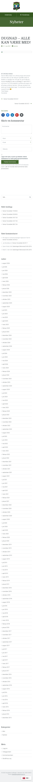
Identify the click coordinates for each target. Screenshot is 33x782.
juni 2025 (5, 313)
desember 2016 (6, 674)
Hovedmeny (25, 15)
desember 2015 (6, 717)
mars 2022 (5, 451)
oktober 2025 (6, 299)
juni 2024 (5, 357)
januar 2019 (5, 584)
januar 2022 (5, 458)
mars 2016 (5, 707)
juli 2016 (4, 692)
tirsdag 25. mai (10, 81)
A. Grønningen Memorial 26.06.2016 (21, 246)
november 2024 (6, 339)
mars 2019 (5, 577)
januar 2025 (5, 332)
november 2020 (6, 508)
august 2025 (6, 306)
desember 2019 (6, 544)
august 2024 (6, 350)
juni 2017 (5, 652)
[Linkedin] (12, 115)
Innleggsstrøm (7, 752)
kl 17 (29, 81)
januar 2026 (5, 288)
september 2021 (7, 472)
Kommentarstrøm (8, 755)
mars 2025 (5, 324)
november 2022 (6, 422)
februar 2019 (6, 580)
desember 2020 (6, 505)
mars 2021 (5, 494)
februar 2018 (6, 624)
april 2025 (5, 321)
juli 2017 (4, 649)
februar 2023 (6, 411)
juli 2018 (4, 606)
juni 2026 (5, 270)
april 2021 (5, 490)
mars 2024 (5, 368)
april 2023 (5, 404)
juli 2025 (4, 310)
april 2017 (5, 660)
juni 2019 (5, 566)
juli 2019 (4, 562)
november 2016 (6, 678)
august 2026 (6, 263)
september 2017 (7, 642)
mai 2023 (5, 400)
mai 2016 (5, 699)
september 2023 (7, 386)
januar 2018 (5, 627)
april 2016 (5, 703)
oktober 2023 (6, 382)
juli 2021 (4, 479)
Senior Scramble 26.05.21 (22, 103)
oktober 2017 (6, 638)
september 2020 (7, 515)
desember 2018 (6, 588)
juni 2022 (5, 440)
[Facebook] (3, 115)
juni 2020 (5, 526)
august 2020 (6, 519)
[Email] (22, 115)
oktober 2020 (6, 512)
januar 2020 (5, 541)
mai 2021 (5, 487)
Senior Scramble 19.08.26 (10, 211)
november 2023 (6, 378)
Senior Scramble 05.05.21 (11, 99)
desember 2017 (6, 631)
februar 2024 (6, 371)
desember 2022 (6, 418)
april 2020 (5, 530)
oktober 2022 (6, 425)
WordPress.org (7, 758)
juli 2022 (4, 436)
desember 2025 (6, 292)
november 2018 (6, 591)
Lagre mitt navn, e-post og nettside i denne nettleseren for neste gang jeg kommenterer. (14, 157)
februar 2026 (6, 285)
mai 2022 (5, 443)
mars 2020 (5, 534)
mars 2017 (5, 663)
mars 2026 (5, 281)
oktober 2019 (6, 551)
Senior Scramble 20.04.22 (10, 239)
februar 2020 (6, 537)
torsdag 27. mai (21, 81)
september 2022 (7, 429)
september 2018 (7, 598)
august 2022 (6, 433)
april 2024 (5, 364)
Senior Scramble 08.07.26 (10, 224)
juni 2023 (5, 396)
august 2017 (6, 645)
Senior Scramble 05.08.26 (10, 214)
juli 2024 (4, 353)
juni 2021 (5, 483)
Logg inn (5, 748)
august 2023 (6, 389)
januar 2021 (5, 501)
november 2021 (6, 465)
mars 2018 (5, 620)
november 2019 (6, 548)
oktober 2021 (6, 469)
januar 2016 (5, 714)
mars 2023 (5, 407)
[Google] (17, 115)
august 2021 (6, 476)
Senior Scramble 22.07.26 (10, 221)
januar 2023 (5, 414)
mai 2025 (5, 317)
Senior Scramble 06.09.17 (20, 243)
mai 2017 (5, 656)
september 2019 (7, 555)
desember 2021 (6, 461)
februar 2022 (6, 454)
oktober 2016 (6, 681)
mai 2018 (5, 613)
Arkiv (3, 731)
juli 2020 (4, 523)
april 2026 (5, 277)
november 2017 (6, 634)
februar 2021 (6, 497)
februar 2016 (6, 710)
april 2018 (5, 616)
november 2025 (6, 296)
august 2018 (6, 602)
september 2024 (7, 346)
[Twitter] (8, 115)
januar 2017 (5, 671)
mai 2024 (5, 360)
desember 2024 (6, 335)
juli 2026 (4, 267)
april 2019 (5, 573)
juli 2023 (4, 393)
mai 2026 (5, 274)
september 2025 (7, 303)
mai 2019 (5, 570)
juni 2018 (5, 609)
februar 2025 (6, 328)
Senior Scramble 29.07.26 (10, 217)
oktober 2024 (6, 342)
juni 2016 (5, 696)
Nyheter (15, 46)
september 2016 (7, 685)
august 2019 (6, 559)
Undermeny (8, 15)
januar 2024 (5, 375)
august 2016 (6, 689)
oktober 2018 (6, 595)
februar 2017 (6, 667)
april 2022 (5, 447)
